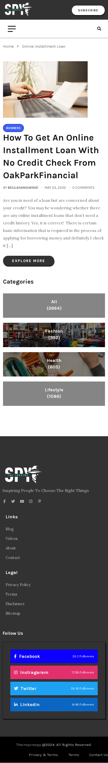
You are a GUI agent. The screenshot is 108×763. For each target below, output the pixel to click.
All (54, 305)
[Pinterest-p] (39, 501)
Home (9, 46)
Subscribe (88, 10)
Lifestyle (54, 393)
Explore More (28, 261)
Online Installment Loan (43, 46)
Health (54, 364)
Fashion (54, 334)
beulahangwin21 (23, 187)
